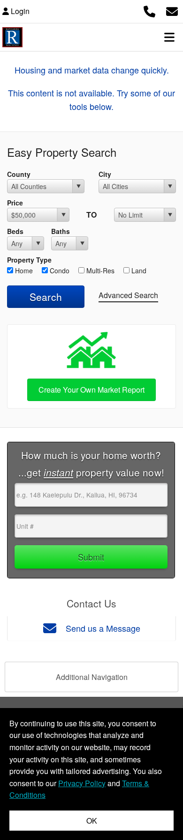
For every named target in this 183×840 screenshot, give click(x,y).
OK (91, 820)
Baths (60, 231)
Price (15, 202)
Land (138, 270)
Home (23, 270)
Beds (15, 231)
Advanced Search (128, 295)
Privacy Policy (82, 783)
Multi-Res (99, 270)
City (105, 174)
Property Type (29, 259)
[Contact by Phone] (149, 10)
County (18, 174)
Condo (58, 270)
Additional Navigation (92, 677)
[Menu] (169, 37)
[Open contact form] (172, 10)
